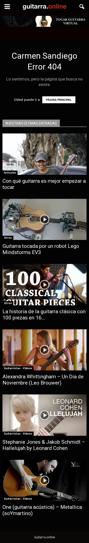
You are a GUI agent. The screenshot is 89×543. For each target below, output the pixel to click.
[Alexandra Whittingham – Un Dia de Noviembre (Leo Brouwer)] (44, 349)
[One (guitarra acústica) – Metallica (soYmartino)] (44, 480)
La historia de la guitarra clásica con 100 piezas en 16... (44, 315)
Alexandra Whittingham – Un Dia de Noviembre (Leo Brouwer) (43, 380)
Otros (8, 237)
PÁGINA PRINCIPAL (59, 99)
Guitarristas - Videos (18, 368)
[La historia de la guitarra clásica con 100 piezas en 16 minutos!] (44, 284)
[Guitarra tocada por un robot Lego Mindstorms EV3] (44, 219)
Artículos (10, 172)
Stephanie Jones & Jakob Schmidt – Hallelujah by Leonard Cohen (43, 445)
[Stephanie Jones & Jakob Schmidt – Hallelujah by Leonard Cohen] (44, 415)
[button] (82, 6)
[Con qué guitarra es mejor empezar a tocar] (44, 154)
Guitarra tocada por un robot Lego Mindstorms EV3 (40, 249)
